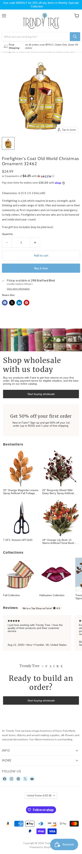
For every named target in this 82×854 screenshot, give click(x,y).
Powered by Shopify (41, 847)
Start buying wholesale (41, 394)
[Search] (75, 36)
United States (39, 795)
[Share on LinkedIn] (19, 303)
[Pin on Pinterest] (26, 303)
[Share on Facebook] (5, 303)
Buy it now (41, 268)
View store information (18, 289)
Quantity (7, 234)
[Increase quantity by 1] (35, 242)
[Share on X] (12, 303)
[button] (41, 176)
